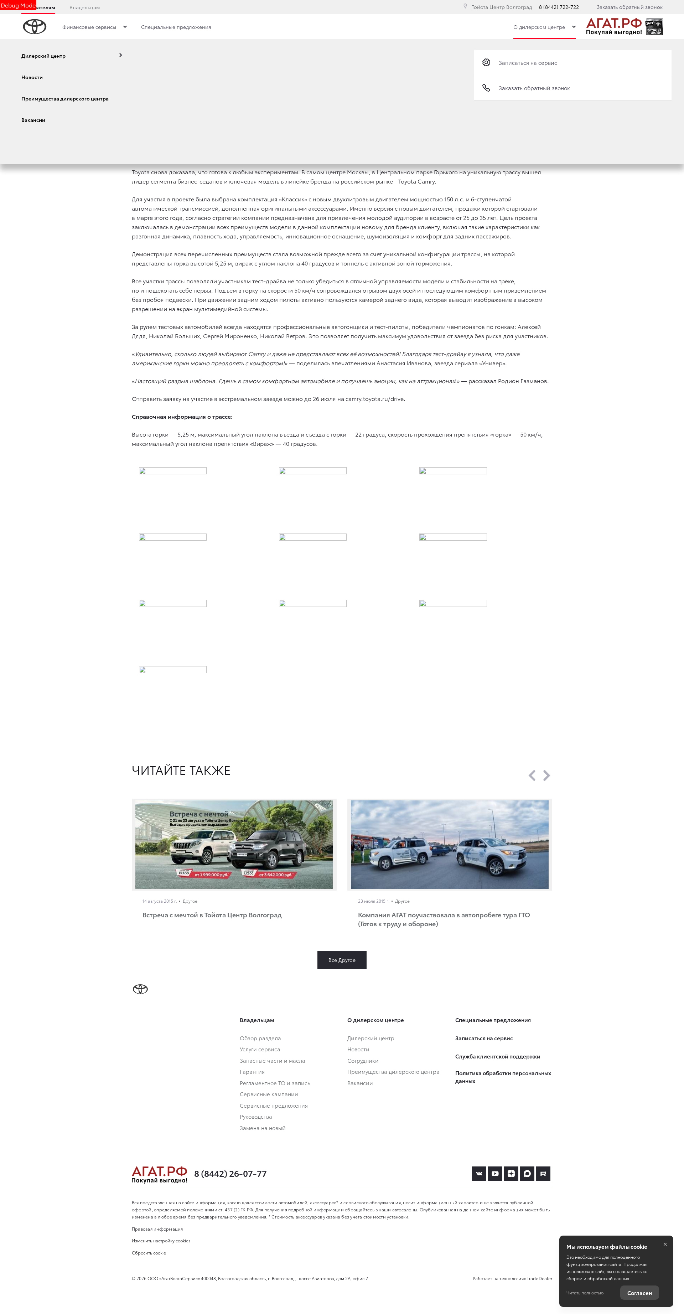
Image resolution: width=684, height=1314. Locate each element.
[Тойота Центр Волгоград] (614, 26)
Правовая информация (157, 1229)
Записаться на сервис (528, 62)
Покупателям (38, 7)
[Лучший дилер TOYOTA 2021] (654, 26)
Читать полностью (584, 1292)
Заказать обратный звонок (630, 6)
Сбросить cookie (149, 1252)
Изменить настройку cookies (161, 1240)
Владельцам (84, 7)
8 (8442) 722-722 (559, 6)
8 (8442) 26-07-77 (230, 1173)
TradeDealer (539, 1278)
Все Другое (342, 959)
